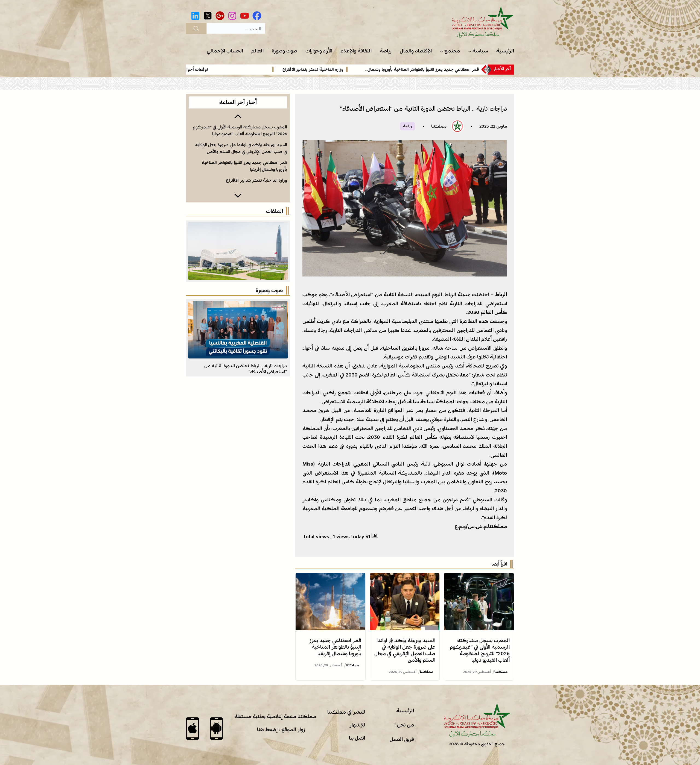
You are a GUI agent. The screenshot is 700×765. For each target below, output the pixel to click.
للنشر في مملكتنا (346, 712)
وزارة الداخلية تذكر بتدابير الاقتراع (381, 69)
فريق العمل (402, 739)
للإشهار (357, 725)
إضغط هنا (267, 729)
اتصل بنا (357, 738)
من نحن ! (404, 725)
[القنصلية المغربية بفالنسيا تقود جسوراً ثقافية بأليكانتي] (238, 305)
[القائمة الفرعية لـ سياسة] (469, 51)
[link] (345, 69)
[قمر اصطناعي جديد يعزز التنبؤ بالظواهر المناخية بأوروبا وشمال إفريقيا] (330, 577)
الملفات (274, 211)
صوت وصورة (269, 290)
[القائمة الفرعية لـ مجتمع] (441, 51)
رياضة (407, 126)
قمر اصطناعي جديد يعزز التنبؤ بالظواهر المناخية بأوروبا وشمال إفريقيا (335, 647)
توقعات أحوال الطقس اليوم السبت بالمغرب (238, 69)
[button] (238, 115)
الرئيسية (405, 710)
